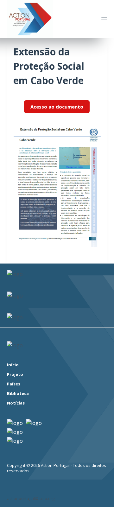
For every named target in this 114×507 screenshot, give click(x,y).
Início (13, 365)
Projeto (15, 374)
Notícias (16, 403)
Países (13, 384)
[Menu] (104, 19)
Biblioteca (18, 393)
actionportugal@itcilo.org (30, 498)
